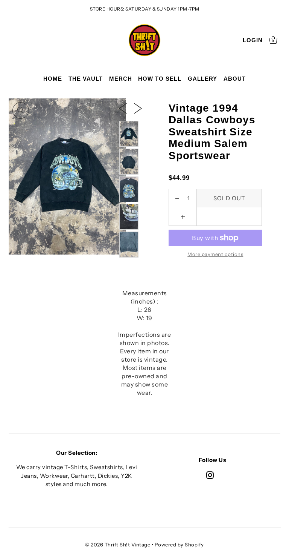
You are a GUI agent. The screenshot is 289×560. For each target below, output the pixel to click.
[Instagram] (210, 475)
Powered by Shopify (179, 545)
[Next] (138, 108)
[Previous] (123, 108)
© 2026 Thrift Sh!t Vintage (117, 545)
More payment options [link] (215, 254)
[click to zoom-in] (20, 110)
